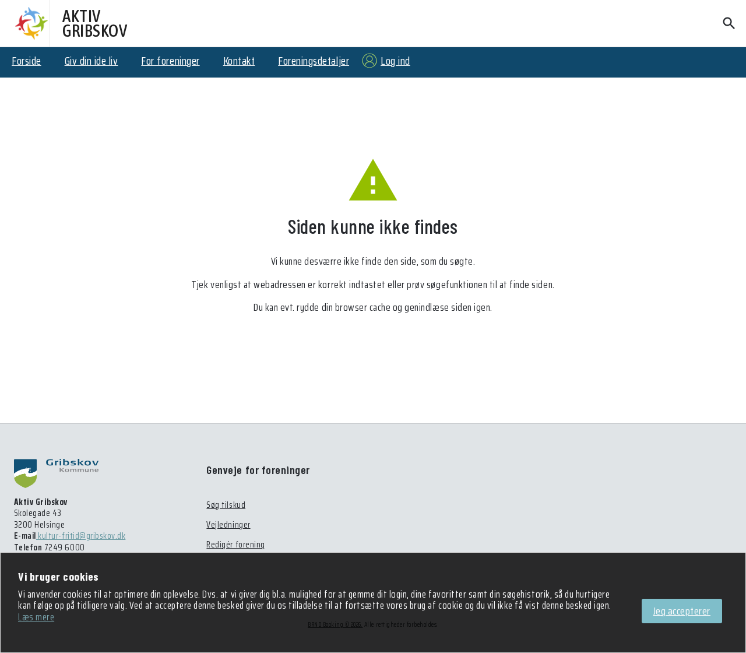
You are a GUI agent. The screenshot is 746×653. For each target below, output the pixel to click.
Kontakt (239, 60)
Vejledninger (228, 525)
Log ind (395, 60)
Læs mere (36, 616)
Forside (26, 60)
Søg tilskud (225, 505)
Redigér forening (235, 545)
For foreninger (170, 60)
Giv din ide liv (91, 60)
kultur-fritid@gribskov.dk (80, 536)
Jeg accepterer (681, 611)
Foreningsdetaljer (313, 60)
